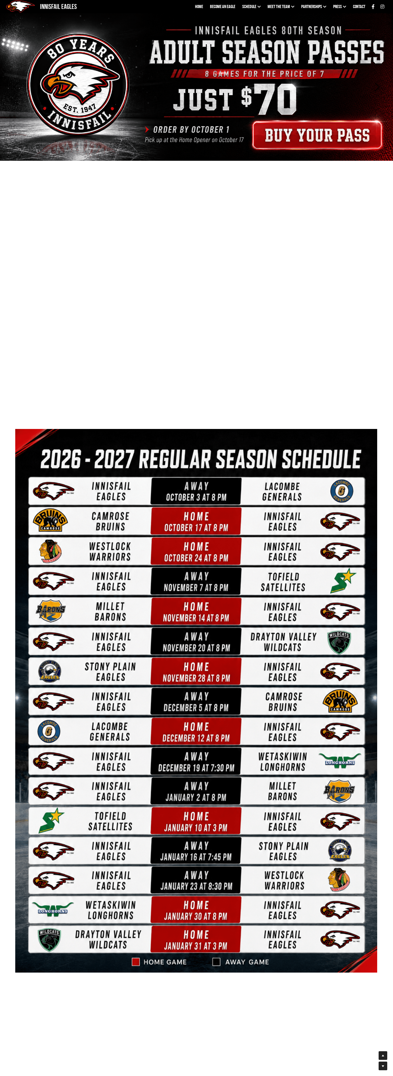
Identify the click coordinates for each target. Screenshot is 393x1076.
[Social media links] (373, 6)
